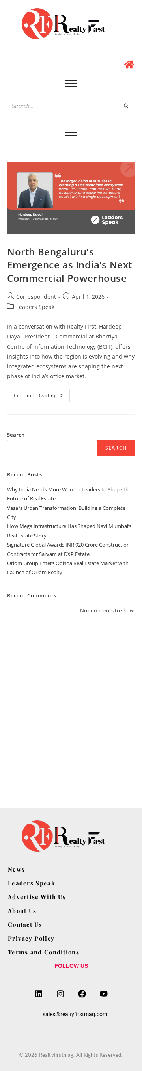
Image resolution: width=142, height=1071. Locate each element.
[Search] (126, 106)
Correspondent (36, 296)
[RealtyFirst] (71, 24)
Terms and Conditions (43, 952)
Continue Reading (42, 393)
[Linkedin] (39, 994)
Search (16, 434)
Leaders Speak (35, 307)
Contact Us (25, 924)
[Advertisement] (71, 702)
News (16, 869)
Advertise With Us (37, 897)
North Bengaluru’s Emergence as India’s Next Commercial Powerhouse (69, 264)
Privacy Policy (31, 938)
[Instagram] (60, 994)
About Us (22, 911)
